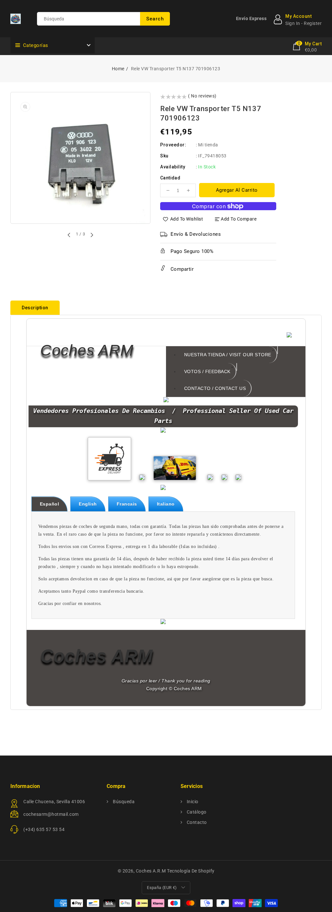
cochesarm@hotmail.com (51, 814)
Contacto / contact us (215, 388)
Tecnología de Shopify (191, 870)
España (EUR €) (162, 887)
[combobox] (103, 19)
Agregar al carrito (237, 190)
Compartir (181, 269)
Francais (127, 504)
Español (49, 504)
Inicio (191, 801)
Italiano (166, 504)
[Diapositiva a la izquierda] (69, 235)
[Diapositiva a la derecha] (91, 235)
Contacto (196, 822)
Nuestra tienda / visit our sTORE (227, 354)
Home (118, 68)
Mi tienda (208, 144)
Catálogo (196, 812)
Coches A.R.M (151, 870)
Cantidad (170, 177)
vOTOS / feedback (207, 371)
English (88, 504)
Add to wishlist (186, 219)
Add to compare (238, 219)
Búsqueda (123, 801)
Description (35, 307)
